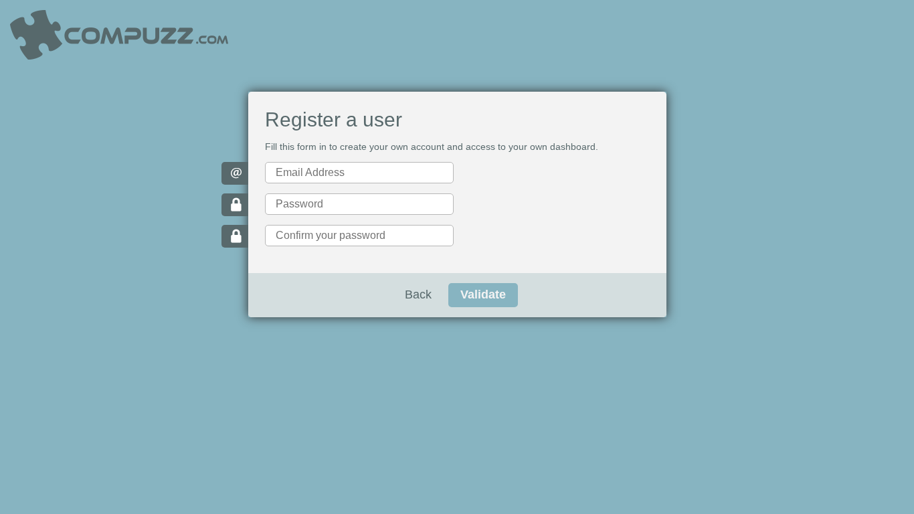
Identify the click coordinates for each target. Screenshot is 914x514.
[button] (483, 295)
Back (418, 294)
